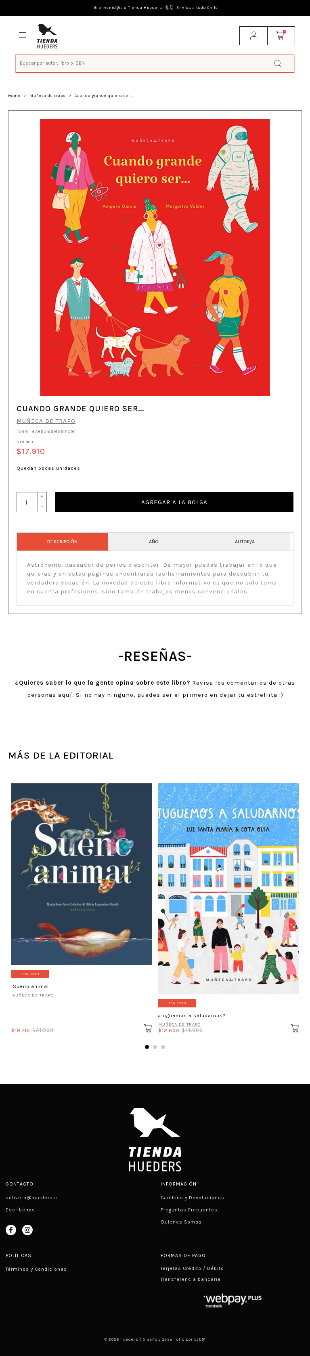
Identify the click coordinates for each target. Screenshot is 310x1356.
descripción (62, 542)
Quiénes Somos (181, 1222)
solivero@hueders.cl (32, 1197)
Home (14, 95)
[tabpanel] (81, 905)
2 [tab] (155, 1047)
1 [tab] (147, 1047)
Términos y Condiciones (36, 1269)
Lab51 (200, 1339)
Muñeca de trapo (47, 95)
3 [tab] (163, 1047)
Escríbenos (20, 1210)
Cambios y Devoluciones (192, 1197)
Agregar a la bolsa (174, 502)
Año (154, 542)
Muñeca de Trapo (32, 995)
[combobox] (155, 63)
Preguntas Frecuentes (189, 1210)
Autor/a (245, 542)
